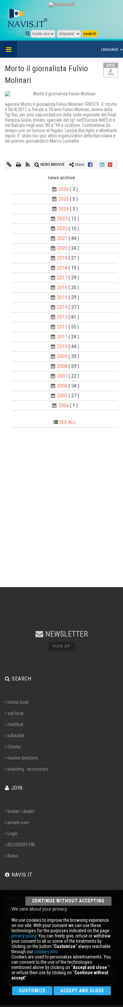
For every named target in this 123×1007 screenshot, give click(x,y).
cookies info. (46, 951)
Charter (14, 746)
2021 (62, 238)
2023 (62, 218)
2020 (62, 248)
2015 (62, 297)
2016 (62, 287)
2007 (62, 376)
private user (18, 822)
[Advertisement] (61, 504)
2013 (62, 317)
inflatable (16, 735)
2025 (63, 199)
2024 (63, 208)
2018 (62, 267)
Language (110, 50)
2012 (62, 326)
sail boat (16, 713)
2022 (62, 228)
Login (13, 833)
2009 (62, 356)
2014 (62, 307)
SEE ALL (67, 422)
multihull (15, 724)
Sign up (61, 646)
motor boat (18, 702)
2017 (62, 277)
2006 (62, 385)
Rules (13, 856)
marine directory (23, 757)
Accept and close (82, 990)
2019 (62, 258)
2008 (62, 366)
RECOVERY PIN (21, 844)
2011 (62, 336)
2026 (63, 189)
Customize (32, 990)
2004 (63, 405)
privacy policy (23, 935)
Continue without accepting (68, 900)
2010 (62, 346)
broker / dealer (21, 811)
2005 (62, 395)
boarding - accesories (28, 769)
